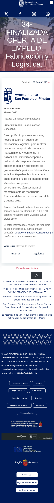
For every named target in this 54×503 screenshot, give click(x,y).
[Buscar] (36, 275)
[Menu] (51, 2)
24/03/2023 (41, 82)
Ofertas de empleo (25, 245)
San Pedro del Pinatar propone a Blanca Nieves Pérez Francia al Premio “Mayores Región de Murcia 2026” (27, 307)
